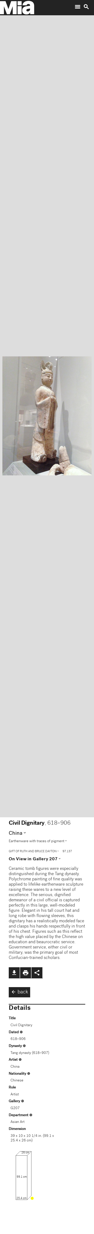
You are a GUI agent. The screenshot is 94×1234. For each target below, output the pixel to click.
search (86, 6)
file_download (14, 972)
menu (77, 6)
